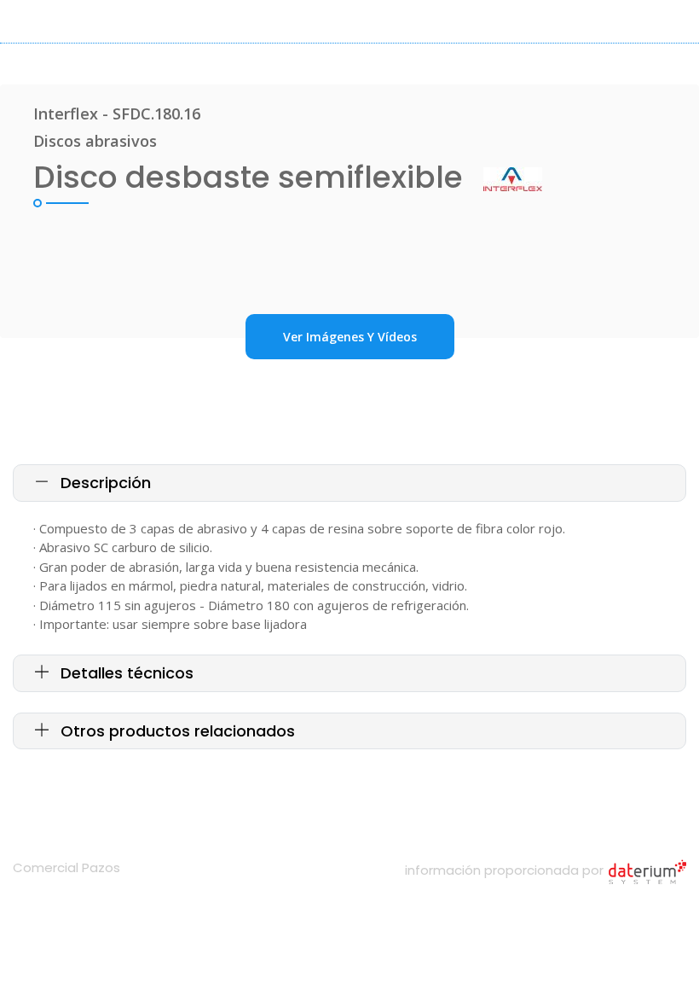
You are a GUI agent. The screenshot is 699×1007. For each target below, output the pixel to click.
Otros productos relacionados (175, 731)
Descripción (103, 482)
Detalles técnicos (125, 673)
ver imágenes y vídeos (350, 337)
